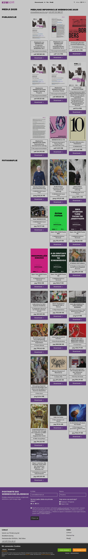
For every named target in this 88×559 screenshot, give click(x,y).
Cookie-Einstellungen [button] (45, 554)
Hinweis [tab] (4, 549)
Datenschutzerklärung (74, 553)
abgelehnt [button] (28, 554)
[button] (64, 550)
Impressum (67, 553)
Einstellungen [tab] (11, 549)
